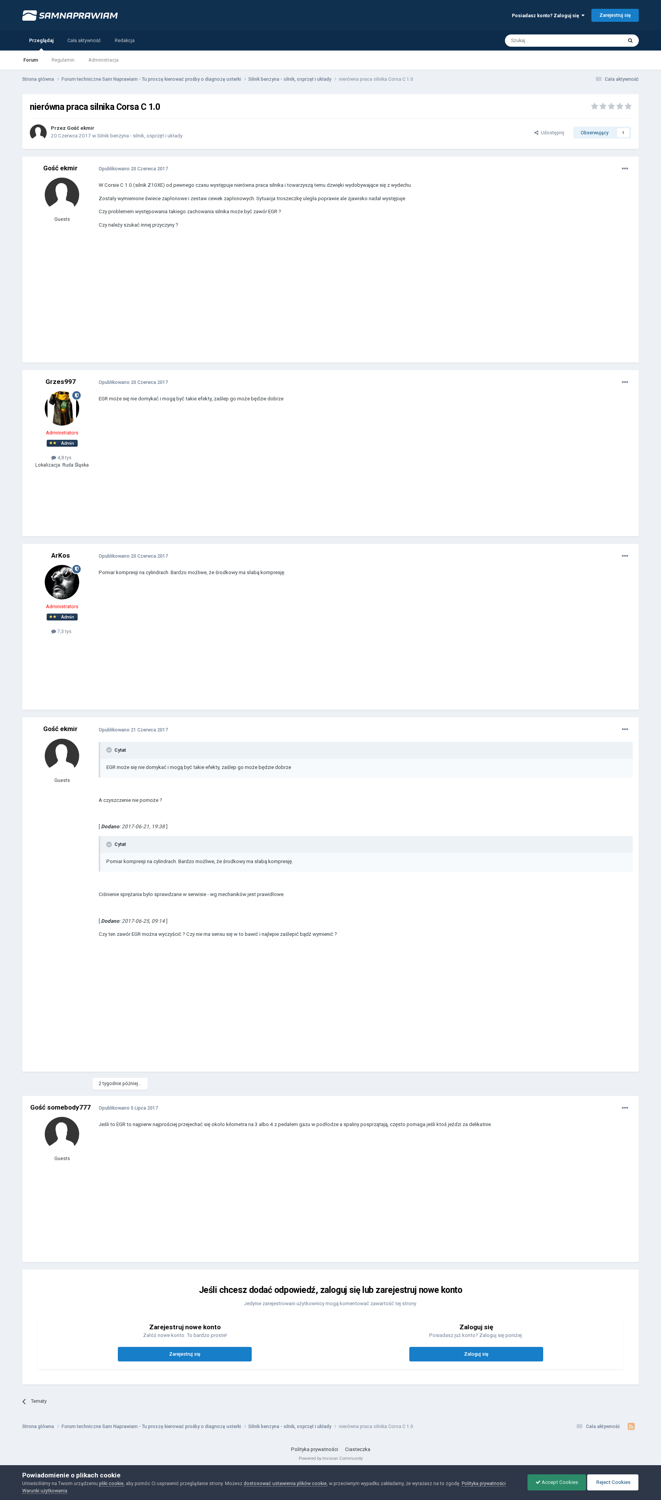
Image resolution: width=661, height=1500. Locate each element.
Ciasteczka (357, 1449)
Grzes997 (61, 381)
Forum (30, 60)
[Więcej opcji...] (625, 168)
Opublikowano (133, 168)
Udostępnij (551, 132)
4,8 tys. (64, 457)
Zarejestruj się (615, 15)
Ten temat (602, 40)
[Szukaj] (630, 40)
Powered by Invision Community (331, 1458)
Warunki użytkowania (44, 1490)
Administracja (103, 60)
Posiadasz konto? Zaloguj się (546, 15)
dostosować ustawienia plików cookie (285, 1483)
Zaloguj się (476, 1354)
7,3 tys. (64, 631)
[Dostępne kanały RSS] (631, 1426)
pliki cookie (111, 1483)
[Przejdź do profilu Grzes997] (62, 408)
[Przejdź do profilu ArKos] (62, 582)
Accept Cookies (559, 1482)
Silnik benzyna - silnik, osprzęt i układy (139, 136)
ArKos (60, 555)
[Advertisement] (238, 301)
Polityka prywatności (314, 1449)
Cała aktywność (84, 40)
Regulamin (63, 60)
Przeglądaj (41, 40)
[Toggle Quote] (109, 750)
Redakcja (125, 40)
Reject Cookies (612, 1482)
